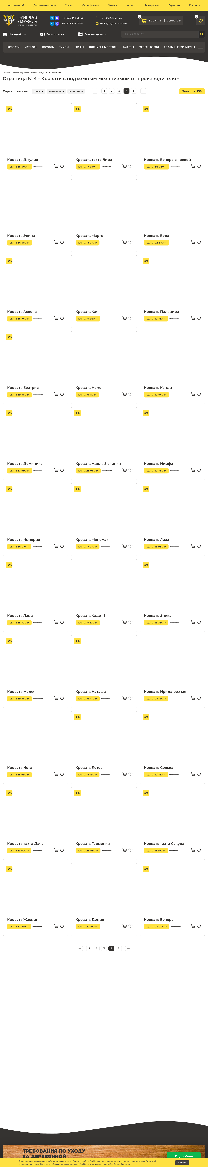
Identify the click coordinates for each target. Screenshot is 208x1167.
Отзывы (112, 5)
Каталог (131, 5)
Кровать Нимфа (158, 464)
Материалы (152, 5)
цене (37, 91)
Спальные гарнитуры (179, 47)
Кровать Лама (20, 616)
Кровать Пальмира (161, 312)
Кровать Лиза (156, 540)
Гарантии (174, 5)
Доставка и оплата (44, 5)
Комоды (48, 47)
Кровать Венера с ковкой (167, 160)
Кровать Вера (156, 236)
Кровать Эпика (157, 616)
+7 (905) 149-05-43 (72, 18)
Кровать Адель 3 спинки (98, 464)
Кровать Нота (19, 768)
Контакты (195, 5)
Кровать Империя (23, 540)
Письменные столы (103, 47)
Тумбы (64, 47)
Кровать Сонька (158, 768)
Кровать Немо (88, 388)
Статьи (69, 5)
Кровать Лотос (89, 768)
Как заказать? (15, 5)
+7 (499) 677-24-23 (111, 18)
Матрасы (30, 47)
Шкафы (79, 47)
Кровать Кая (87, 312)
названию (55, 91)
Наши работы (17, 34)
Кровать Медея (21, 692)
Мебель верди (149, 47)
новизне (74, 91)
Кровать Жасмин (22, 920)
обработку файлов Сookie (84, 1161)
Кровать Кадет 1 (90, 616)
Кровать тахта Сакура (164, 844)
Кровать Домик (90, 920)
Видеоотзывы (55, 34)
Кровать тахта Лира (94, 160)
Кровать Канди (158, 388)
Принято (182, 1162)
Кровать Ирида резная (165, 692)
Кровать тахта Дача (25, 844)
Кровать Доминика (25, 464)
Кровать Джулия (22, 160)
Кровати (13, 47)
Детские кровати (95, 34)
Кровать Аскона (22, 312)
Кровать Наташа (91, 692)
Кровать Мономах (92, 540)
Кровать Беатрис (23, 388)
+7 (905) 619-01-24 (72, 23)
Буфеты (128, 47)
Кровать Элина (21, 236)
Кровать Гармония (93, 844)
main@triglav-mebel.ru (113, 23)
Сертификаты (90, 5)
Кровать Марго (89, 236)
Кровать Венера (159, 920)
